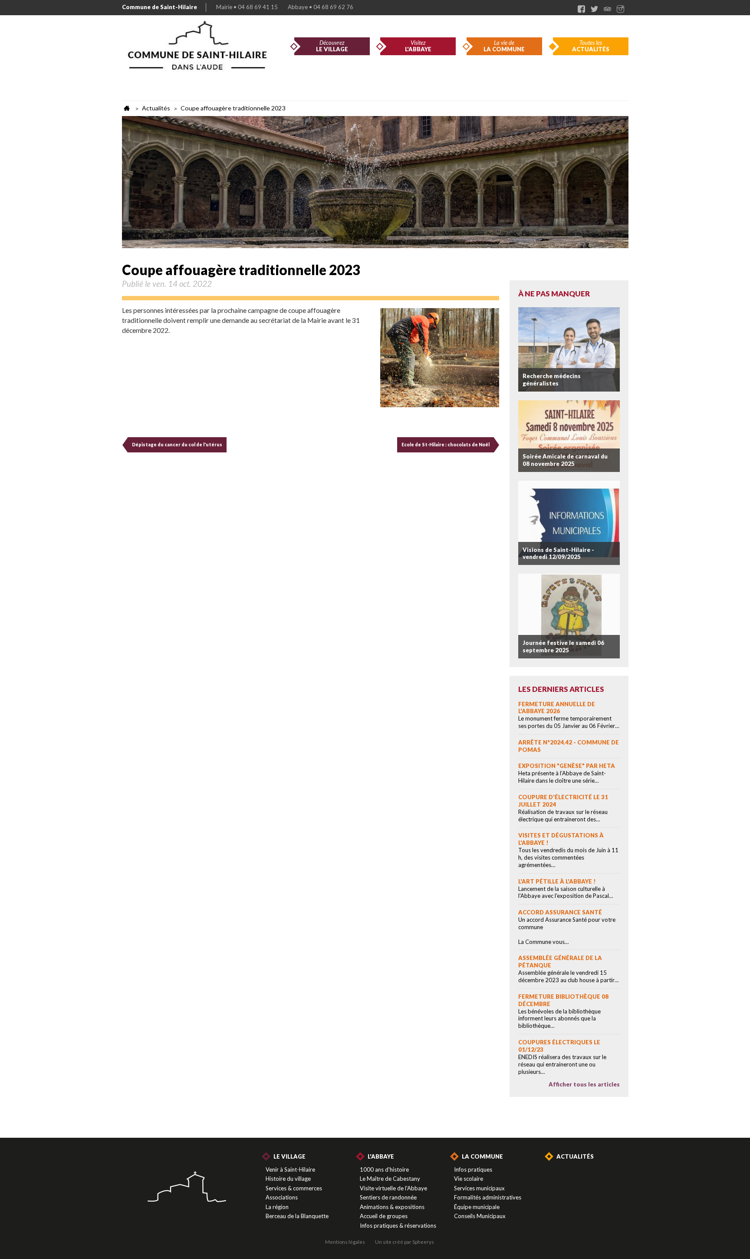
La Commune (482, 1156)
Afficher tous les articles (584, 1084)
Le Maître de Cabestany (390, 1178)
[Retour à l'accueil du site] (187, 1187)
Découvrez (332, 46)
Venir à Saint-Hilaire (290, 1169)
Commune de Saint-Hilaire (159, 6)
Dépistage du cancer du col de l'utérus (177, 444)
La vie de (504, 46)
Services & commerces (294, 1188)
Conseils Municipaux (480, 1215)
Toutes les (590, 46)
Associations (282, 1197)
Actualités (575, 1156)
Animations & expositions (392, 1206)
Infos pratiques (473, 1169)
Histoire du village (288, 1178)
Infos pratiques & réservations (398, 1225)
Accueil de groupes (384, 1215)
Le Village (289, 1156)
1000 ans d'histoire (384, 1169)
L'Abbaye (381, 1156)
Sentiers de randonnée (388, 1197)
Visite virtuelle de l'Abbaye (393, 1188)
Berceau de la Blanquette (297, 1215)
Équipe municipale (477, 1206)
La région (277, 1206)
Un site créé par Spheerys (404, 1242)
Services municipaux (479, 1188)
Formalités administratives (487, 1197)
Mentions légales (345, 1242)
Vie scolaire (468, 1178)
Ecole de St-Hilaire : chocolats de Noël (445, 444)
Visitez (418, 46)
